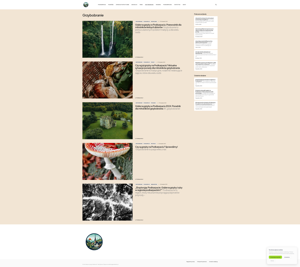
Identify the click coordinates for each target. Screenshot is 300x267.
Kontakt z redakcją (213, 261)
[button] (216, 4)
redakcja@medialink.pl (113, 264)
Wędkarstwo (154, 184)
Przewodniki (154, 21)
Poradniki (153, 102)
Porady (153, 62)
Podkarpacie (147, 21)
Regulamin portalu (190, 261)
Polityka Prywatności (202, 261)
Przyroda (153, 143)
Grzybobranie (139, 21)
